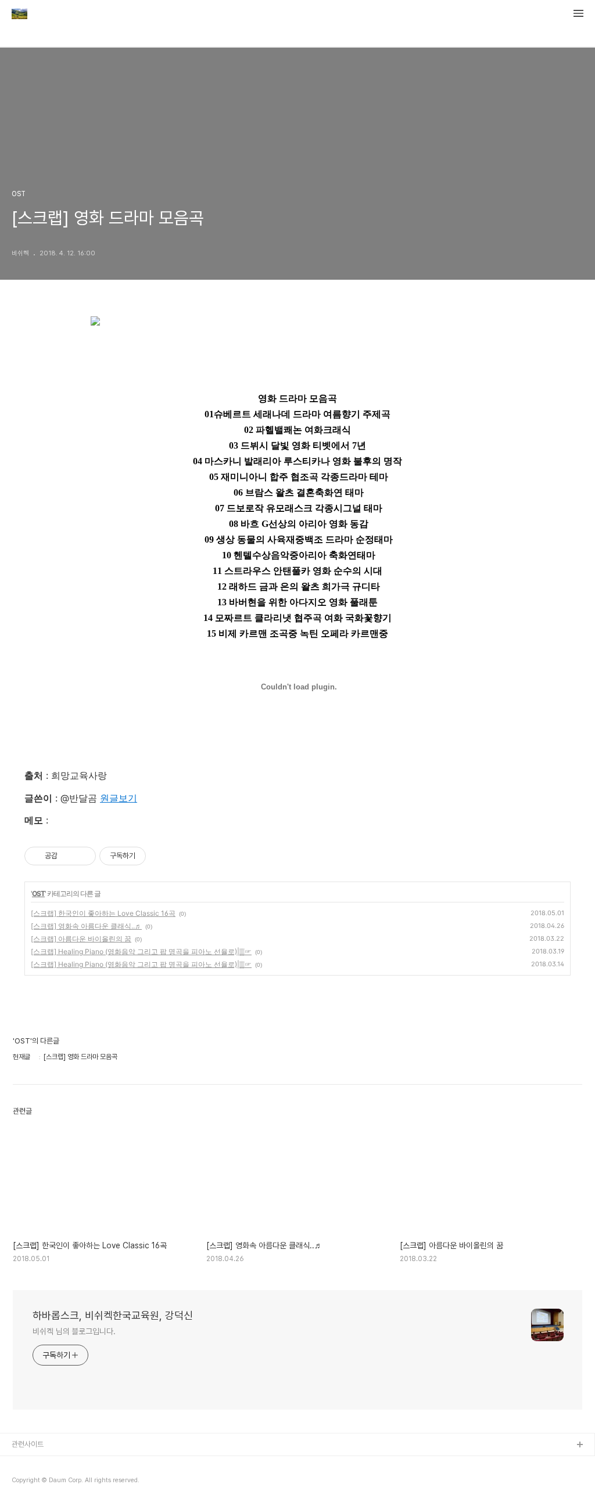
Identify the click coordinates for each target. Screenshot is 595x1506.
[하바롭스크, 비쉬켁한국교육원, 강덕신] (19, 15)
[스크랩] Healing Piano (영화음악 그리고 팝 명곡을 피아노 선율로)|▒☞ (141, 951)
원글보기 (118, 798)
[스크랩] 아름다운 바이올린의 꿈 (81, 938)
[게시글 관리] (83, 856)
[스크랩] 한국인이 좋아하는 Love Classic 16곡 (103, 913)
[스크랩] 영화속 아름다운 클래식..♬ (86, 926)
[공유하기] (68, 856)
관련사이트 (28, 1444)
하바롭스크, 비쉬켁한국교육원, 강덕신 (113, 1315)
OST (38, 893)
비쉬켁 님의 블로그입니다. (74, 1331)
